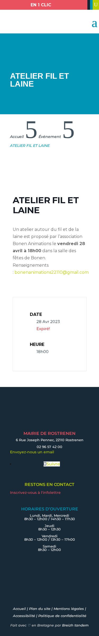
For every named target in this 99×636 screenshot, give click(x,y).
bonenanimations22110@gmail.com (52, 272)
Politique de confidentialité (62, 616)
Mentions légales (69, 609)
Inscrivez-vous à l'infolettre (35, 492)
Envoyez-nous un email (32, 452)
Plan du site (39, 609)
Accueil (19, 609)
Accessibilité (24, 616)
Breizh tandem (75, 625)
